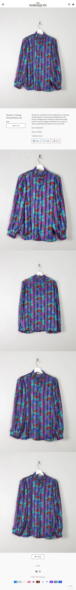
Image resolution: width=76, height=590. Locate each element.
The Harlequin (40, 577)
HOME (38, 566)
